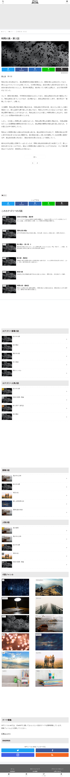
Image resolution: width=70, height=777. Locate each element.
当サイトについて (35, 769)
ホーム (12, 769)
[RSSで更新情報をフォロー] (52, 755)
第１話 (3, 76)
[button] (61, 69)
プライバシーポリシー (57, 769)
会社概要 (35, 771)
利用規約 (12, 771)
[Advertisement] (35, 17)
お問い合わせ (57, 771)
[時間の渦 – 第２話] (42, 434)
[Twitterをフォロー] (17, 750)
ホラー (4, 195)
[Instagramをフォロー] (17, 755)
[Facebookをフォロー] (52, 750)
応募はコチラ (6, 734)
